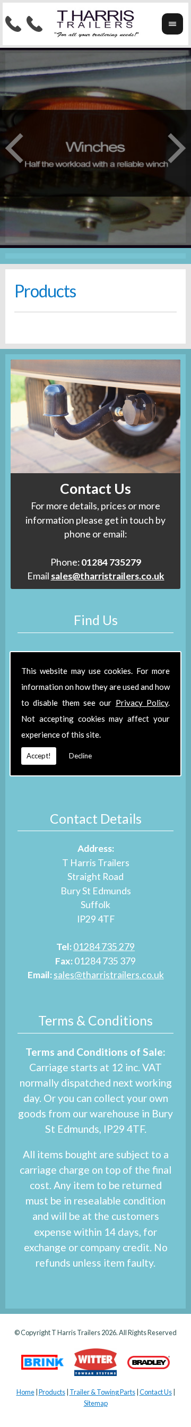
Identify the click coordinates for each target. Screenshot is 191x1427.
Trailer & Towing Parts (102, 1392)
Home (25, 1392)
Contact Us (156, 1392)
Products (52, 1392)
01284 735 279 (104, 946)
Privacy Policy (142, 702)
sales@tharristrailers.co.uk (109, 974)
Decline (80, 755)
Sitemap (96, 1403)
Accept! (39, 755)
